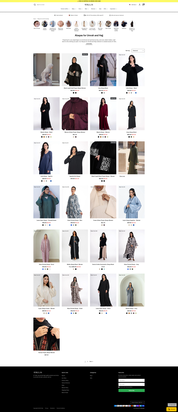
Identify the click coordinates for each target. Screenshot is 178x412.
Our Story (64, 378)
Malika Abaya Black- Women (75, 264)
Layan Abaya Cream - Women (46, 308)
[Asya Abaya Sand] (134, 137)
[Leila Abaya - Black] (127, 93)
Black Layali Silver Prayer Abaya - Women (103, 176)
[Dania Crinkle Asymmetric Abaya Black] (102, 269)
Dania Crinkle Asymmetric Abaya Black (103, 264)
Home (34, 18)
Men (86, 8)
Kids (80, 8)
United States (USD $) (136, 402)
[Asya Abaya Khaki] (132, 137)
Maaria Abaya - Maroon (103, 132)
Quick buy (75, 84)
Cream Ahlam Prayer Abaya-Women (103, 220)
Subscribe (131, 390)
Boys (91, 375)
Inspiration (113, 8)
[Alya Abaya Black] (102, 93)
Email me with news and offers (126, 387)
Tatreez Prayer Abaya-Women (46, 352)
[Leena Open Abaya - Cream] (45, 225)
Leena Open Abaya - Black (103, 308)
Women (93, 8)
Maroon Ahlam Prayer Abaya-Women (75, 132)
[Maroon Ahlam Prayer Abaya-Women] (76, 137)
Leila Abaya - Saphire (46, 176)
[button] (133, 5)
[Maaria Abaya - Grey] (47, 137)
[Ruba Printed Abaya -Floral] (78, 225)
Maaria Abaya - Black (46, 132)
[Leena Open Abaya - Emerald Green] (48, 225)
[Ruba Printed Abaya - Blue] (72, 225)
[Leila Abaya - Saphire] (136, 93)
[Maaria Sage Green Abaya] (51, 137)
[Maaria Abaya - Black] (42, 137)
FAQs (63, 385)
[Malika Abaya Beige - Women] (74, 269)
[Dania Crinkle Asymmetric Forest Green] (106, 269)
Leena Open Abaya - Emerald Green (46, 220)
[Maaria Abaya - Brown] (44, 137)
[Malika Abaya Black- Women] (76, 269)
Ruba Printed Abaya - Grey (131, 264)
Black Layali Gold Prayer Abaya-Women (75, 88)
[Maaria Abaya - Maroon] (49, 137)
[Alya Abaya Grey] (104, 93)
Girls (91, 378)
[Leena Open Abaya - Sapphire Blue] (50, 225)
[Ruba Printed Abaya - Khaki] (76, 225)
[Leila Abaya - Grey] (132, 93)
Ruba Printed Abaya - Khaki (74, 308)
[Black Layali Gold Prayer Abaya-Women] (74, 93)
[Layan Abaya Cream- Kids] (132, 225)
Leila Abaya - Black (131, 88)
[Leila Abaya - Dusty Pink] (129, 93)
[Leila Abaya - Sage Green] (134, 93)
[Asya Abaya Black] (129, 137)
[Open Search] (34, 4)
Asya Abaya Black (131, 132)
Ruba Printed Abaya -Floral (46, 264)
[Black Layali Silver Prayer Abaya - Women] (76, 93)
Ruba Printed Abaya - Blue (75, 220)
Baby (73, 8)
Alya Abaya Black (103, 88)
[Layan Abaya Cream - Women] (129, 225)
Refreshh (142, 408)
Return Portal (65, 392)
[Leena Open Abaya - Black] (43, 225)
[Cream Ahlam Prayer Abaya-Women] (74, 137)
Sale (100, 8)
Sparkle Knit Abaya (75, 176)
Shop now (122, 176)
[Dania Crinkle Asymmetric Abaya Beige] (100, 269)
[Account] (139, 4)
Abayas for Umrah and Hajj (43, 18)
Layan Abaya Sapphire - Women (131, 220)
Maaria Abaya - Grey (131, 308)
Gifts (105, 8)
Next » (91, 361)
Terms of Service (66, 382)
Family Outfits (64, 8)
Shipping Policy (65, 390)
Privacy (46, 408)
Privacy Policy (65, 380)
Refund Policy (65, 387)
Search (63, 375)
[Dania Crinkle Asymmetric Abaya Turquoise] (104, 269)
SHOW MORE (89, 43)
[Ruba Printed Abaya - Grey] (74, 225)
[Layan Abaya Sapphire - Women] (134, 225)
